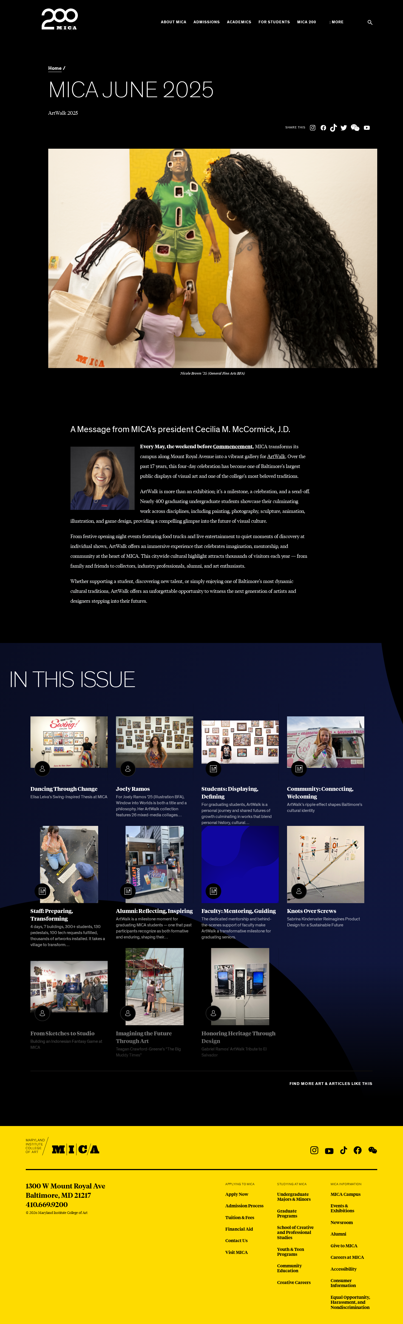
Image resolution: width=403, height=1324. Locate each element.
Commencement (232, 446)
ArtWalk (276, 456)
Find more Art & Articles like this (331, 1083)
